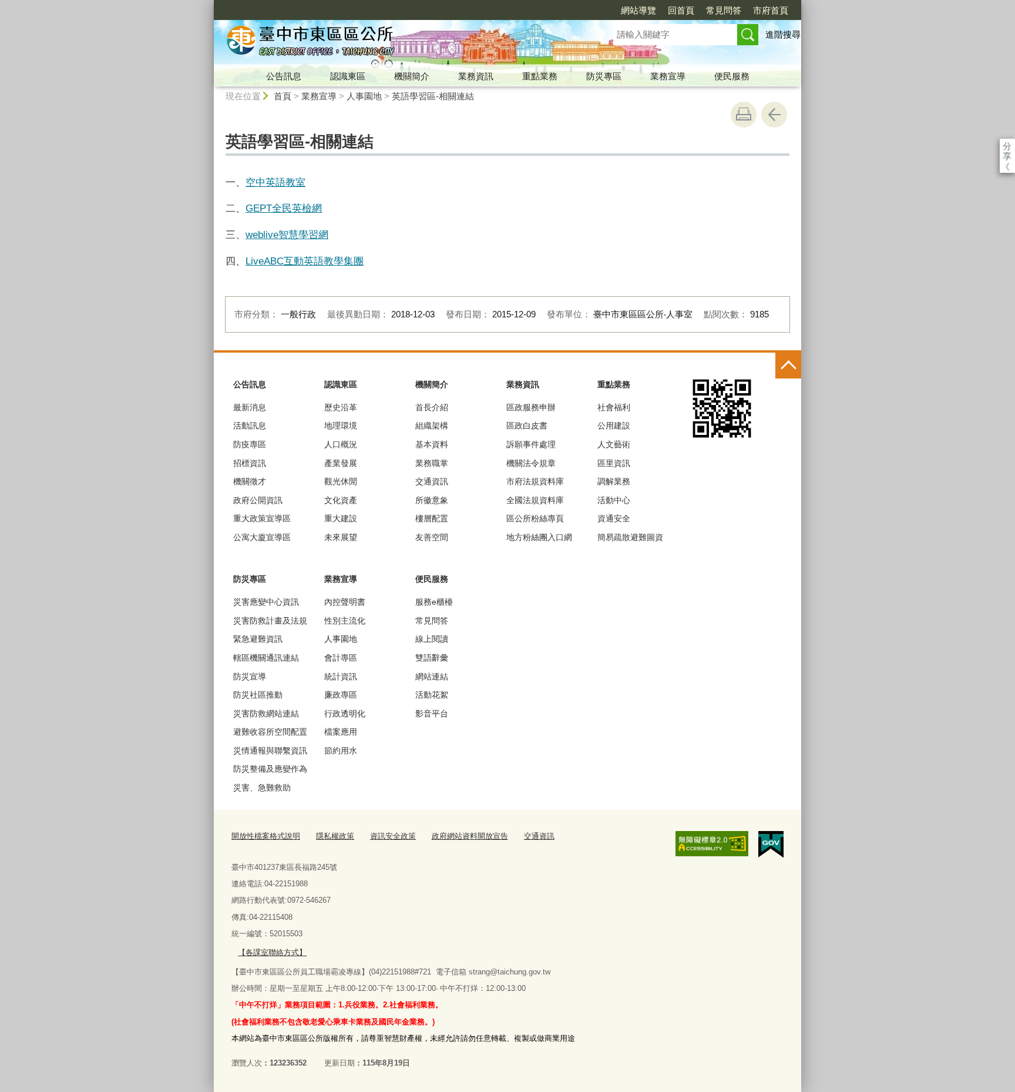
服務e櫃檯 (434, 602)
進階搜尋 (783, 34)
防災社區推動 (258, 694)
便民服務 (732, 76)
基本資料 (431, 444)
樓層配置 (431, 518)
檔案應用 (340, 731)
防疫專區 (249, 444)
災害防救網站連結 (266, 713)
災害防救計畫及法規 (270, 620)
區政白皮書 (526, 425)
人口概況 (340, 444)
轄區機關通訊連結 (266, 657)
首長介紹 (431, 407)
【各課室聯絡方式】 (272, 952)
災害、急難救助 (262, 787)
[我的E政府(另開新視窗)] (771, 844)
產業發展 (340, 463)
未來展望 (340, 537)
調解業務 (613, 481)
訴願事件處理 (531, 444)
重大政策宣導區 (262, 518)
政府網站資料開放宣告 (470, 836)
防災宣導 (249, 676)
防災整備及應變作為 (270, 768)
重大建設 (340, 518)
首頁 (282, 96)
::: (208, 5)
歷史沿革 (340, 407)
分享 (1007, 146)
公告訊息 (283, 76)
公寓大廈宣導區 (262, 537)
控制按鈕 (788, 365)
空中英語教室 (275, 182)
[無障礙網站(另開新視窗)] (711, 844)
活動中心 (613, 500)
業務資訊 (475, 76)
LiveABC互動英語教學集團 (305, 261)
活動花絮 (431, 694)
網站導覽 (638, 10)
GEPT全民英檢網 (284, 208)
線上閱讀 (431, 639)
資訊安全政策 (393, 836)
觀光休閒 (340, 481)
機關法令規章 (531, 463)
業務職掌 (431, 463)
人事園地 (364, 96)
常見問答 (723, 10)
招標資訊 (249, 463)
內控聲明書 (344, 602)
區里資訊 (613, 463)
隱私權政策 (335, 836)
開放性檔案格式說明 (265, 836)
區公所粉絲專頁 (535, 518)
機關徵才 (249, 481)
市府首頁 (770, 10)
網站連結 (431, 676)
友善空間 (431, 537)
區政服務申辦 (531, 407)
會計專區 (340, 657)
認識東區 (347, 76)
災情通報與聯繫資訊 (270, 750)
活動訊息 (249, 425)
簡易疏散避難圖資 (630, 537)
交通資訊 (431, 481)
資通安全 (613, 518)
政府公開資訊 (258, 500)
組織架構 (431, 425)
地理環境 (340, 425)
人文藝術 (613, 444)
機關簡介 (411, 76)
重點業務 (539, 76)
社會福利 (613, 407)
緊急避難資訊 (258, 639)
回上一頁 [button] (774, 115)
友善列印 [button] (744, 115)
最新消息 (249, 407)
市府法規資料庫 (535, 481)
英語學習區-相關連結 (433, 96)
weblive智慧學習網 (287, 234)
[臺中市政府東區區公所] (399, 42)
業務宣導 (667, 76)
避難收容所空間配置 (270, 731)
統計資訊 (340, 676)
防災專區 (603, 76)
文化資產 (340, 500)
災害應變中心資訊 (266, 602)
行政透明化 (344, 713)
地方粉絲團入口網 (539, 537)
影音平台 (431, 713)
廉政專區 (340, 694)
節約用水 (340, 750)
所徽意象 (431, 500)
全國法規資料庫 (535, 500)
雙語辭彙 (431, 657)
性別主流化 (344, 620)
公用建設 (613, 425)
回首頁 (681, 10)
